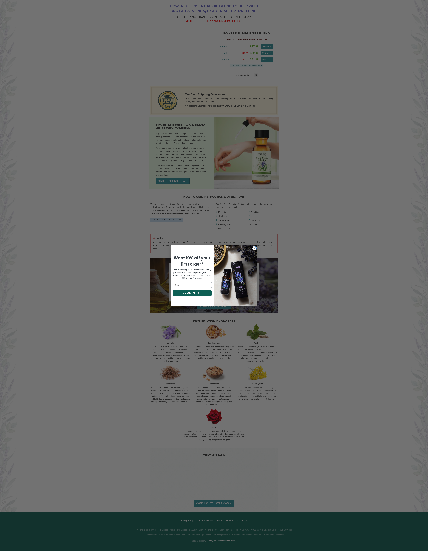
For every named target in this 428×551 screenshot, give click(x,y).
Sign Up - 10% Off (192, 293)
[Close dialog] (255, 248)
